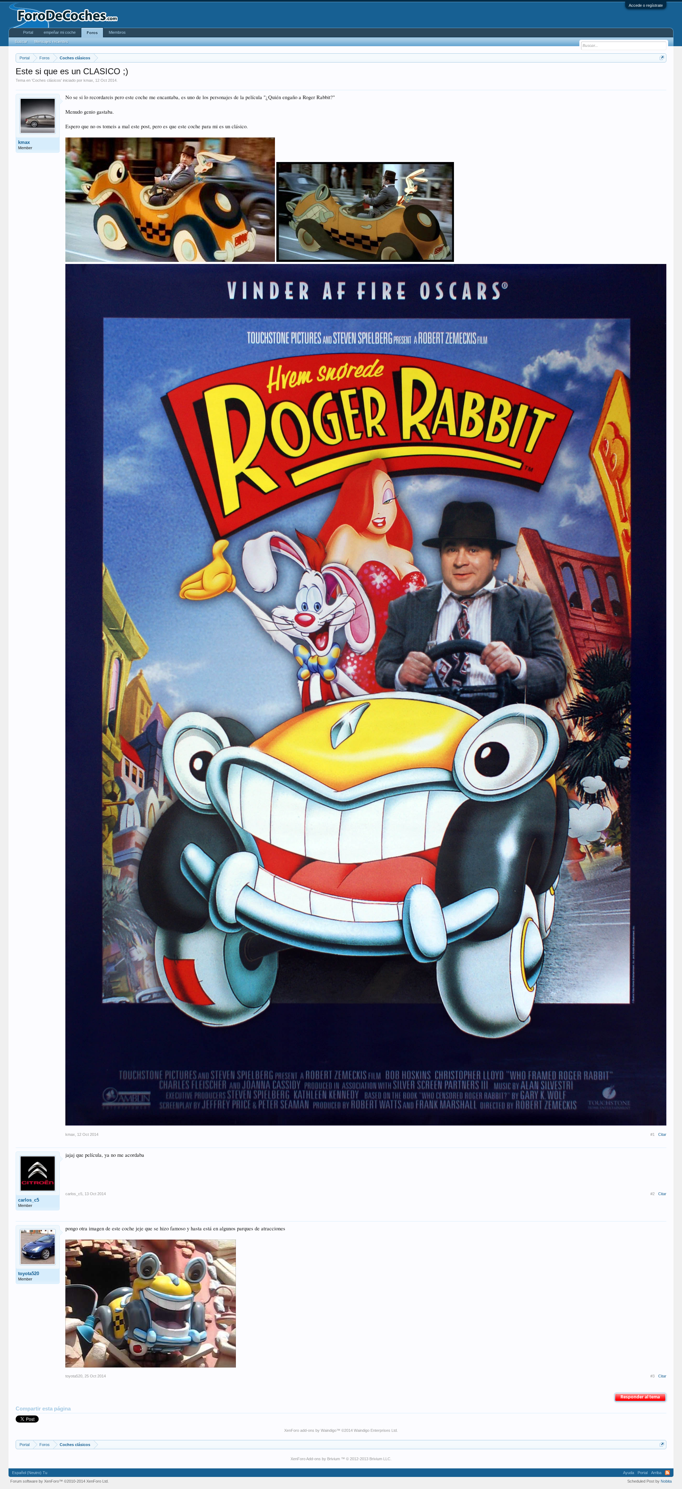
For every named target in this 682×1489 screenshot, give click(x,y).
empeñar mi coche (60, 32)
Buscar (21, 41)
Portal (28, 32)
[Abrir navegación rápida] (662, 57)
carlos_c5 (28, 1200)
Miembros (117, 32)
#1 (652, 1134)
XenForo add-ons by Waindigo (310, 1430)
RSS (667, 1472)
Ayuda (628, 1473)
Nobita (666, 1481)
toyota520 (28, 1273)
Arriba (656, 1473)
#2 (652, 1194)
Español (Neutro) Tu (29, 1473)
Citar (662, 1134)
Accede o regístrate (646, 5)
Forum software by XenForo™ (59, 1481)
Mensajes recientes (51, 41)
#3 (652, 1376)
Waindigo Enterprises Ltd (375, 1430)
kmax (88, 80)
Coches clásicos (46, 80)
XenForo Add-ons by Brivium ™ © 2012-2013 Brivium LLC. (341, 1459)
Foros (92, 33)
